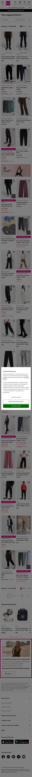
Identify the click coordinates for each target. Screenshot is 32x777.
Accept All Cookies (16, 406)
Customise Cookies (16, 397)
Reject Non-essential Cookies (16, 401)
